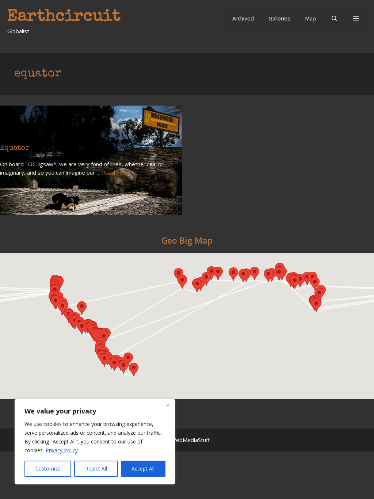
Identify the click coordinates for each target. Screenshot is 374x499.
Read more (116, 172)
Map (310, 18)
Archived (243, 18)
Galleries (279, 18)
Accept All (142, 468)
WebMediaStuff (190, 439)
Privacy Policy (62, 450)
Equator (15, 148)
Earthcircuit (64, 17)
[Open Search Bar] (334, 18)
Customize (48, 468)
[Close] (167, 405)
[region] (95, 441)
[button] (356, 18)
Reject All (96, 468)
